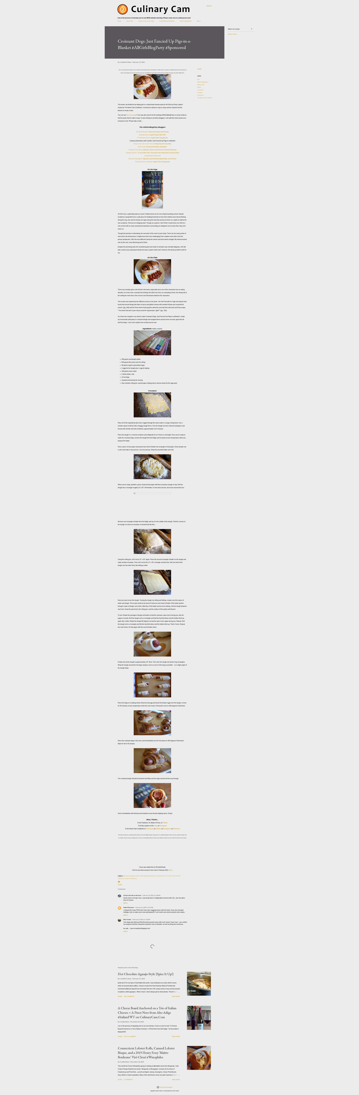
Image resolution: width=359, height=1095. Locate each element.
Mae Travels (127, 919)
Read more (176, 996)
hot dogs (199, 92)
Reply (125, 903)
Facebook (149, 828)
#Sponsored (200, 84)
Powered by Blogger (165, 1087)
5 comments (128, 1079)
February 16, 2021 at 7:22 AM (141, 919)
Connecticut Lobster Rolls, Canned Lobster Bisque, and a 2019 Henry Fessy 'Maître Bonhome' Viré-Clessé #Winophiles (146, 1052)
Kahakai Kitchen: (152, 153)
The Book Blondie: (152, 132)
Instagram (163, 826)
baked (199, 87)
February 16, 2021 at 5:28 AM (151, 895)
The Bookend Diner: (152, 138)
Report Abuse (232, 34)
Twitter (165, 823)
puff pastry (200, 95)
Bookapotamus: (152, 135)
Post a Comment (130, 1036)
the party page (131, 115)
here (170, 870)
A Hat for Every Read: (152, 150)
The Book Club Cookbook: (152, 162)
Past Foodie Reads (185, 21)
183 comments (129, 996)
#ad (198, 79)
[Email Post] (119, 882)
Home (119, 21)
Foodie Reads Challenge (166, 21)
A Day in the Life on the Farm (132, 895)
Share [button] (199, 69)
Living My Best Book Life (152, 156)
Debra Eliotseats (128, 907)
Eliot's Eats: (152, 147)
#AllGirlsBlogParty (202, 82)
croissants (200, 90)
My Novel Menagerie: (152, 159)
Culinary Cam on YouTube (146, 21)
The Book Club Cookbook (204, 98)
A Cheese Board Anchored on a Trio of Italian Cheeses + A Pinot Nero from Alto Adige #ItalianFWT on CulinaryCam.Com (147, 1012)
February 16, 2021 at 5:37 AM (144, 907)
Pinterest (176, 828)
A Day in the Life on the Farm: (152, 144)
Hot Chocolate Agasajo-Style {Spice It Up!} (146, 974)
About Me (130, 21)
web (155, 826)
